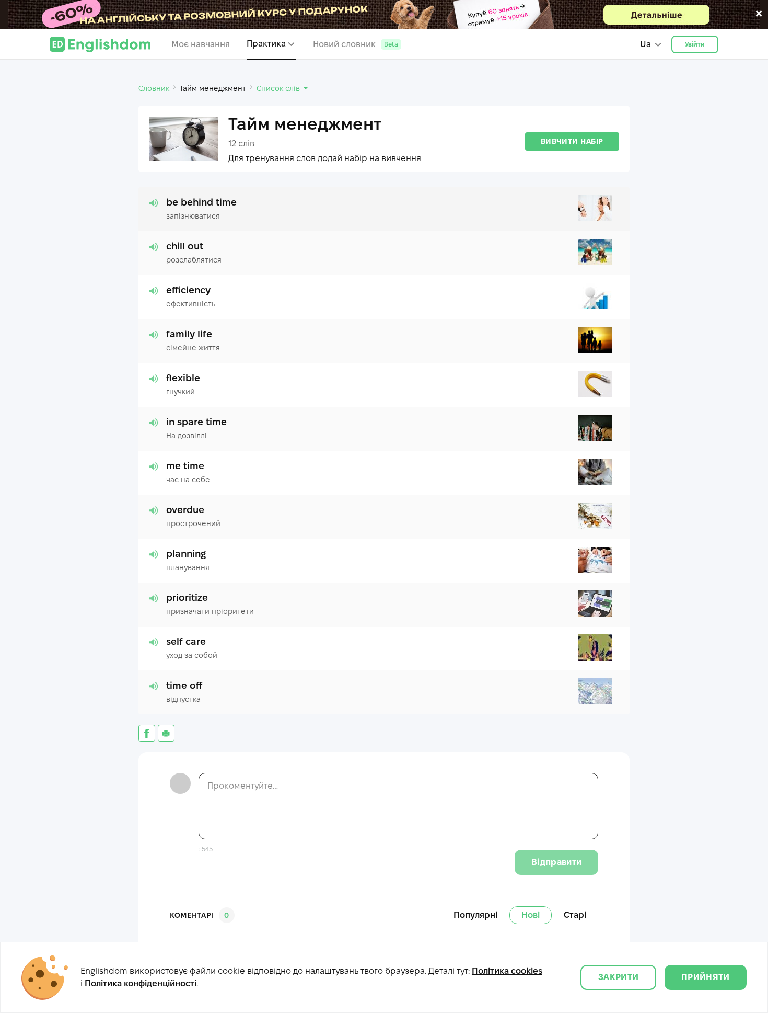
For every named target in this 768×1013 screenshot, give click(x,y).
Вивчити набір (572, 141)
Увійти (695, 44)
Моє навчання (200, 44)
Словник (153, 88)
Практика (266, 43)
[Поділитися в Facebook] (146, 733)
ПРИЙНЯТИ (705, 977)
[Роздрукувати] (166, 733)
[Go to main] (100, 44)
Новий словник (355, 44)
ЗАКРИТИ (618, 977)
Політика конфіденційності (140, 983)
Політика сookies (507, 970)
